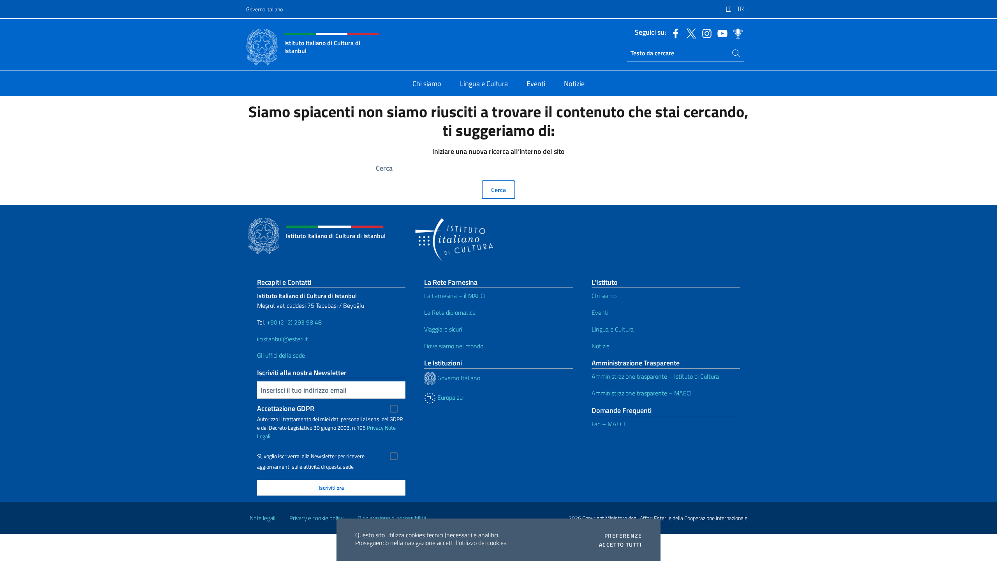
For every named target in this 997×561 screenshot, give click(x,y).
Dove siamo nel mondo (453, 346)
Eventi (600, 312)
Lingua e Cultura (613, 329)
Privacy (375, 427)
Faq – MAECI (608, 424)
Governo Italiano (264, 9)
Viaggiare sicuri (443, 329)
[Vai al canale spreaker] (736, 32)
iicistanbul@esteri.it (282, 339)
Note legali (262, 517)
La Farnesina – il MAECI (455, 295)
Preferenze (623, 535)
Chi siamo (604, 295)
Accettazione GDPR (285, 408)
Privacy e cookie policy (316, 517)
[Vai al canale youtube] (720, 32)
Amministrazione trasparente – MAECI (642, 393)
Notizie (600, 346)
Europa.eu (449, 397)
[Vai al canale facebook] (674, 32)
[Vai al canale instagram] (705, 32)
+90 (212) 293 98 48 (294, 322)
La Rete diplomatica (450, 312)
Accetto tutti (620, 544)
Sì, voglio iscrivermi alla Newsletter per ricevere (311, 456)
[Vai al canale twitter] (689, 32)
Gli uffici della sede (281, 355)
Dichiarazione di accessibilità (392, 517)
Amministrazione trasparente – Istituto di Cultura (655, 376)
